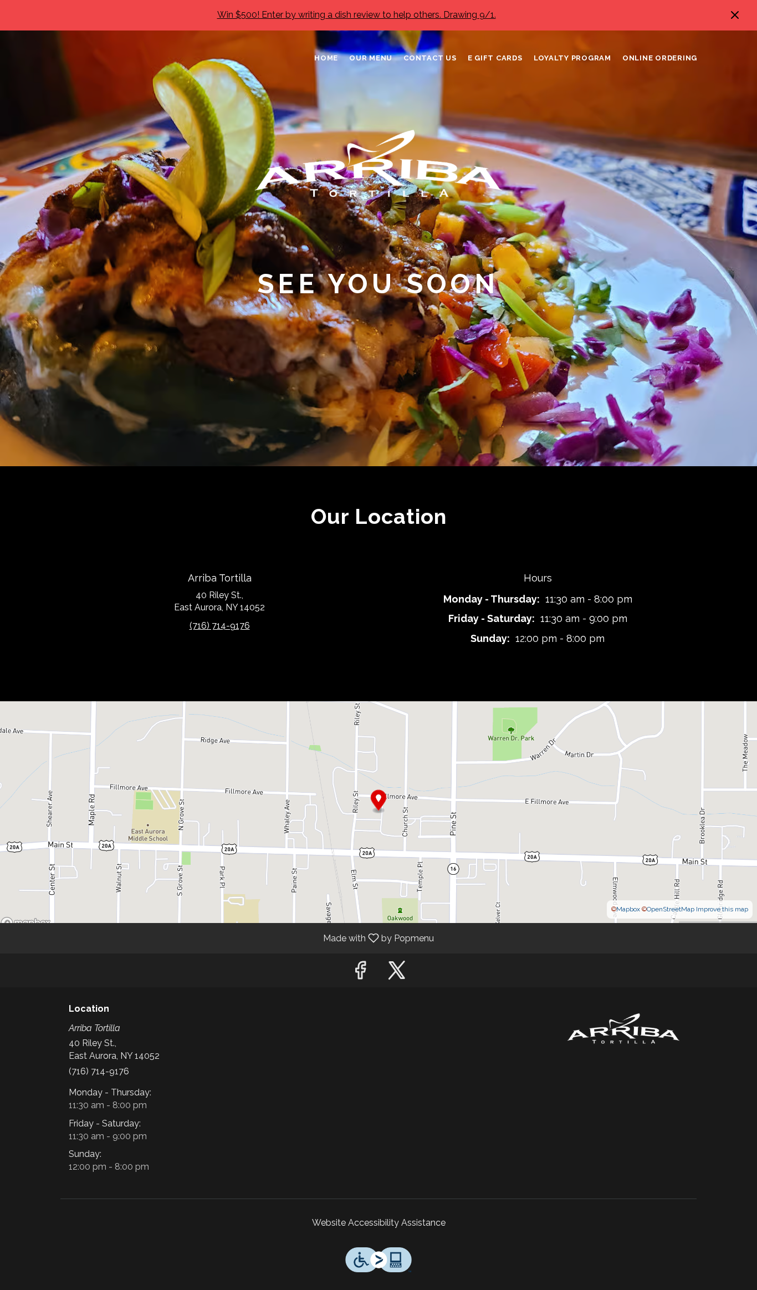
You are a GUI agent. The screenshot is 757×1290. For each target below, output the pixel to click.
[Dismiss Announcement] (735, 15)
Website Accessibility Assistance (379, 1222)
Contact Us (430, 58)
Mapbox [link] (628, 909)
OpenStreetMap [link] (670, 909)
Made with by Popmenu (221, 937)
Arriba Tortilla (624, 1029)
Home (326, 58)
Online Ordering (659, 58)
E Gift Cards (495, 58)
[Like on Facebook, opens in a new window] (360, 973)
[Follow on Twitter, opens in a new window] (397, 973)
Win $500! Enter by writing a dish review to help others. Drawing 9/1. (356, 14)
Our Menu (370, 58)
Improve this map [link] (722, 909)
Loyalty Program (572, 58)
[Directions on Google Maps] (378, 811)
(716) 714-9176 (99, 1071)
